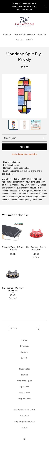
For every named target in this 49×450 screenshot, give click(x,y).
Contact (19, 39)
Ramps (24, 375)
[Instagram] (24, 439)
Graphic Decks (24, 398)
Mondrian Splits (24, 381)
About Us (42, 34)
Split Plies (24, 387)
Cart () (29, 39)
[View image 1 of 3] (13, 125)
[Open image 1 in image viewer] (24, 96)
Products (7, 34)
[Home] (24, 22)
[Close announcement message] (46, 6)
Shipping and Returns (24, 421)
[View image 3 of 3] (36, 125)
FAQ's (24, 427)
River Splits (24, 369)
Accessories (24, 392)
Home (24, 340)
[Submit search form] (37, 328)
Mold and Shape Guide (24, 34)
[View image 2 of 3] (24, 125)
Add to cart (24, 147)
